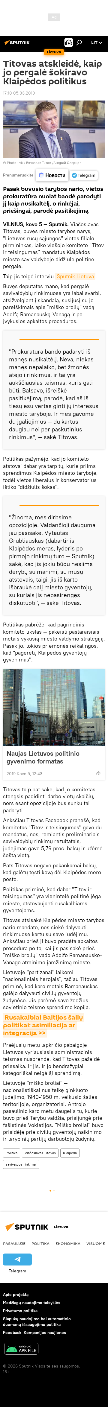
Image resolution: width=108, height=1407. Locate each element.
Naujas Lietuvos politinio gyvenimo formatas (43, 757)
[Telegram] (84, 175)
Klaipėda (70, 1153)
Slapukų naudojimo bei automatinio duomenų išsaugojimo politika (37, 1321)
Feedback (12, 1332)
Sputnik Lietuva (75, 276)
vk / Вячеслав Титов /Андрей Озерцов (50, 162)
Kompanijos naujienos (45, 1332)
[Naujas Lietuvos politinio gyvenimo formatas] (54, 707)
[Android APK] (21, 1349)
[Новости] (52, 175)
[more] (98, 773)
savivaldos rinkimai (21, 1164)
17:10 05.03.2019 (19, 93)
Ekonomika (68, 1243)
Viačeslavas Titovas (40, 1153)
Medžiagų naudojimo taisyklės (31, 1302)
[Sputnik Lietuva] (18, 45)
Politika (11, 1153)
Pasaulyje (14, 1243)
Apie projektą (15, 1294)
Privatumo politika (20, 1310)
